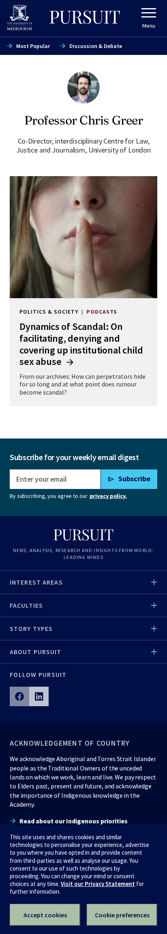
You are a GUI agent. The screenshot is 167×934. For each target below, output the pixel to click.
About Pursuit (36, 652)
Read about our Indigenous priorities (73, 821)
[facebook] (19, 696)
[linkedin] (39, 696)
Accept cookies (45, 915)
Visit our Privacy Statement (98, 884)
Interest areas (36, 582)
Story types (31, 628)
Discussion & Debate (95, 46)
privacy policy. (108, 496)
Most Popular (33, 46)
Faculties (26, 605)
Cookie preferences (122, 915)
